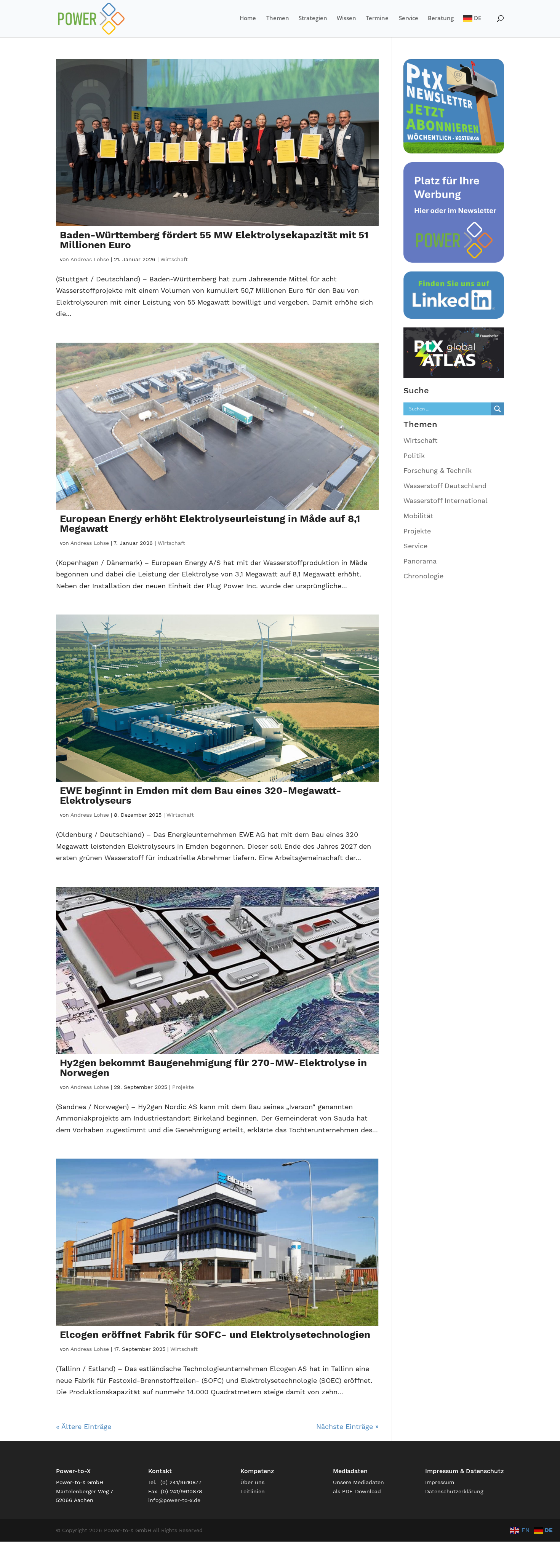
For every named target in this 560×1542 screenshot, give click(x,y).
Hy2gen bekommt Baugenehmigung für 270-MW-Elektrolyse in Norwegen (213, 1067)
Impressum (439, 1482)
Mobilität (418, 516)
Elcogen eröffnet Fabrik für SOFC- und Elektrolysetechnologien (215, 1334)
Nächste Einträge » (347, 1426)
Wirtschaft (174, 259)
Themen (277, 18)
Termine (377, 18)
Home (248, 18)
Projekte (183, 1087)
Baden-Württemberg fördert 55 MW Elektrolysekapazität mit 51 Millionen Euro (214, 240)
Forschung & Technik (437, 470)
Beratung (441, 18)
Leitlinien (252, 1491)
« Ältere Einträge (83, 1426)
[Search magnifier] (497, 408)
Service (408, 18)
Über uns (252, 1482)
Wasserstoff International (445, 500)
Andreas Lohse (89, 259)
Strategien (313, 18)
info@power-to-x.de (174, 1500)
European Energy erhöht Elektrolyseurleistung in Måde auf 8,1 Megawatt (210, 523)
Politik (414, 456)
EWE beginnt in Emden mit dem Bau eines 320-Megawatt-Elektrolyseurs (200, 795)
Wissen (346, 18)
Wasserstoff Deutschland (444, 486)
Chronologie (423, 576)
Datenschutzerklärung (454, 1491)
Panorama (420, 561)
